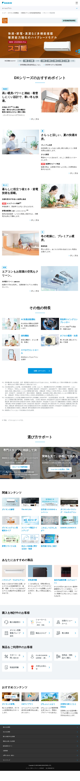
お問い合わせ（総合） (9, 755)
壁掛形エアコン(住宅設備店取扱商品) (31, 13)
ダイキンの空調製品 (13, 13)
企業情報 (5, 750)
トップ (4, 13)
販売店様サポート (7, 746)
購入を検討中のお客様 (9, 736)
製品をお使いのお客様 (9, 741)
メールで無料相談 (21, 467)
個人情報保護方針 (50, 768)
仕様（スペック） (40, 371)
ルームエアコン (7, 8)
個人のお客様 (6, 727)
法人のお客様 (6, 732)
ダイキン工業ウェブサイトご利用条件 (35, 768)
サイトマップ (6, 760)
